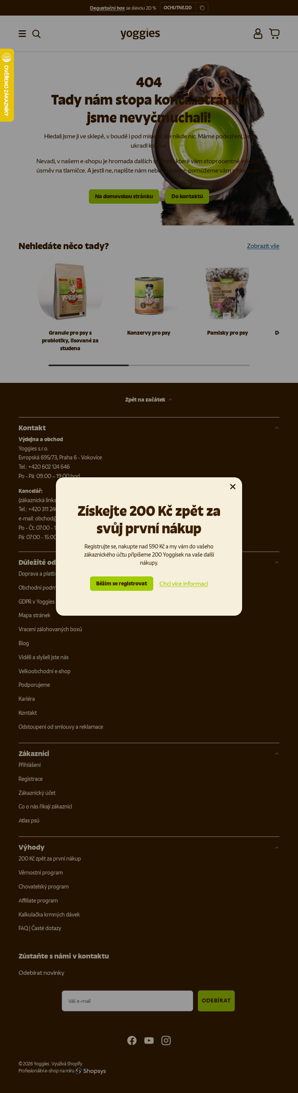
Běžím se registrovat (121, 583)
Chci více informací (183, 583)
